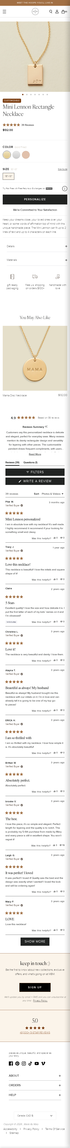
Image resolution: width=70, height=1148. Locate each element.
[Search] (52, 11)
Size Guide (62, 169)
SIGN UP (35, 987)
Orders (15, 1085)
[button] (22, 94)
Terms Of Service (55, 1129)
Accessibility (10, 1129)
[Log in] (58, 11)
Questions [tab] (30, 463)
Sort (37, 493)
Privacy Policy (31, 1129)
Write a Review (43, 482)
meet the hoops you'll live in (35, 3)
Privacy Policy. (40, 1000)
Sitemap (14, 1133)
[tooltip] (46, 427)
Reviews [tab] (12, 463)
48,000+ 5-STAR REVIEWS (35, 1032)
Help (12, 1095)
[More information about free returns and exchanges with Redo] (64, 188)
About (14, 1076)
